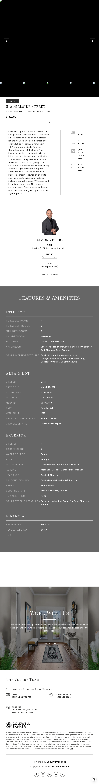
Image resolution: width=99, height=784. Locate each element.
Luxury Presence (56, 761)
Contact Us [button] (49, 643)
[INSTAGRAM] (43, 774)
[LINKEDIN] (49, 774)
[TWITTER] (62, 774)
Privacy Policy (60, 766)
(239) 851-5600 (49, 257)
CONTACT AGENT (49, 274)
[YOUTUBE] (56, 774)
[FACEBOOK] (36, 774)
